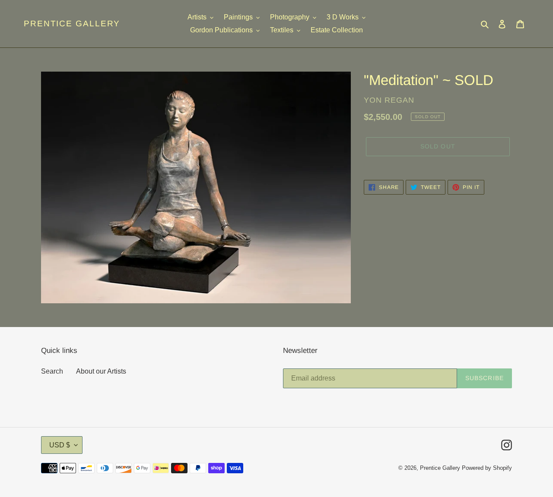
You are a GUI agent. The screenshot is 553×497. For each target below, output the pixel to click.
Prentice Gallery (72, 23)
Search (52, 371)
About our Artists (101, 371)
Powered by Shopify (487, 468)
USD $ (59, 445)
